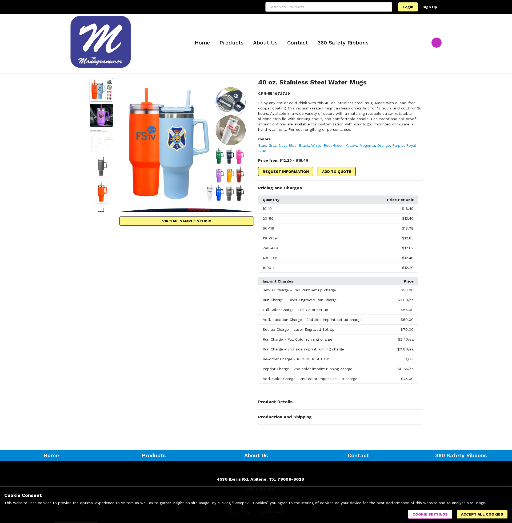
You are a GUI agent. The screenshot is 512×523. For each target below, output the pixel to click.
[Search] (387, 6)
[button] (340, 188)
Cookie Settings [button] (430, 514)
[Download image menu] (247, 84)
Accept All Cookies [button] (482, 514)
